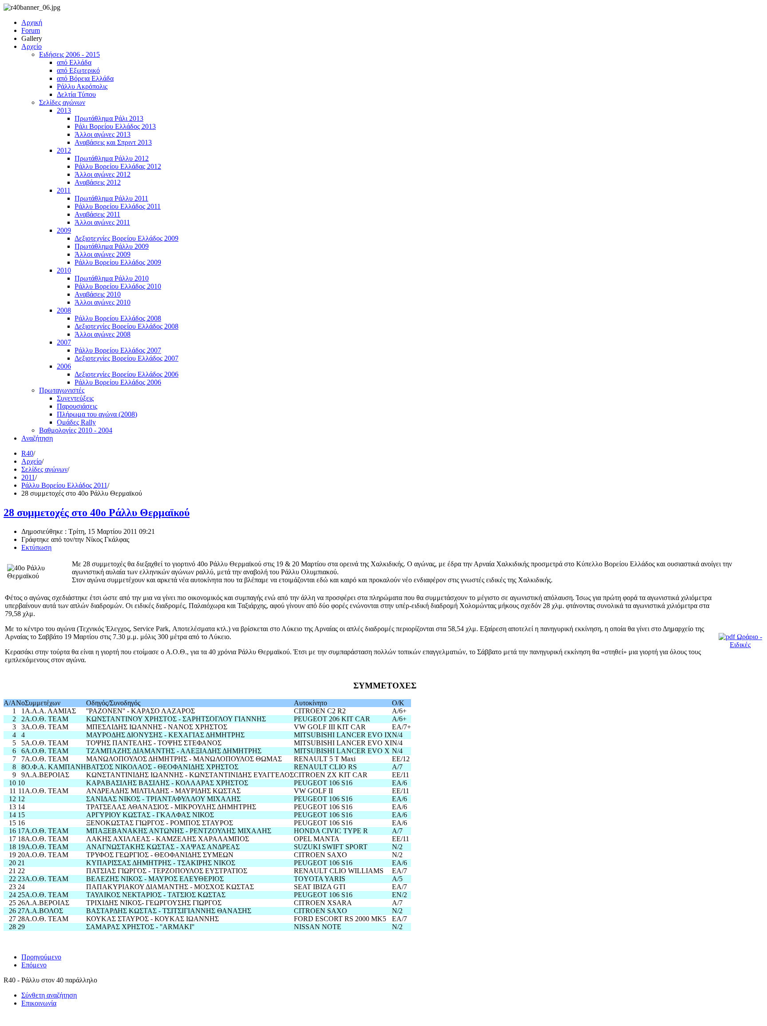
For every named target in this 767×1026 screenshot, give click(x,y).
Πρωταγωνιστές (61, 390)
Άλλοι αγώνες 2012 (102, 174)
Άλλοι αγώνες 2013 (102, 134)
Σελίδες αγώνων (62, 102)
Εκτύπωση (36, 547)
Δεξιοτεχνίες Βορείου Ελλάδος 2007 (126, 358)
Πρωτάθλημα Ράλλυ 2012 (112, 158)
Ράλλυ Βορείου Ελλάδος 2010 (118, 286)
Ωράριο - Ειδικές (746, 640)
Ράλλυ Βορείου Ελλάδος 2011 (118, 206)
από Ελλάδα (74, 62)
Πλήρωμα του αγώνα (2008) (97, 414)
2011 (64, 190)
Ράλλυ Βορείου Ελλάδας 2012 (118, 166)
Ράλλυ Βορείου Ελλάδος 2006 (118, 382)
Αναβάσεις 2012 (98, 182)
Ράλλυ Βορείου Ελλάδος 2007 (118, 350)
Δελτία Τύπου (76, 94)
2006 (64, 366)
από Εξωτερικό (78, 70)
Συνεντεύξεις (75, 398)
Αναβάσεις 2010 (98, 294)
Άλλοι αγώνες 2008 (102, 334)
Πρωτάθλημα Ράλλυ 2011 (111, 198)
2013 (64, 110)
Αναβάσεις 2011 (97, 214)
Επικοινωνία (38, 1003)
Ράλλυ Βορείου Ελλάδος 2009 (118, 262)
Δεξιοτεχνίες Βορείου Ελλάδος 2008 (126, 326)
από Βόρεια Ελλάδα (85, 78)
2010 (64, 270)
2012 (64, 150)
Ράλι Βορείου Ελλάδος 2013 (115, 126)
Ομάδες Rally (76, 422)
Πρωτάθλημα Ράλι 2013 (109, 118)
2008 (64, 310)
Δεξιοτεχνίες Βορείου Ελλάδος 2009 (126, 238)
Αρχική (31, 22)
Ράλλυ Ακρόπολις (82, 86)
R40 (27, 453)
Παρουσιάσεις (77, 406)
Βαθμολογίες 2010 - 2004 (75, 430)
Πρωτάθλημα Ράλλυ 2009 (112, 246)
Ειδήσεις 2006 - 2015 (69, 54)
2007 (64, 342)
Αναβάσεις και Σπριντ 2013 (113, 142)
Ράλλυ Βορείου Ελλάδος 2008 (118, 318)
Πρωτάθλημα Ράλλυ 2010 (112, 278)
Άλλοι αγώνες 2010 (102, 302)
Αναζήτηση (37, 438)
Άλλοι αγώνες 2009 (102, 254)
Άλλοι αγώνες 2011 (102, 222)
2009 (64, 230)
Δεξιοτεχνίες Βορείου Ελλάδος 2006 (126, 374)
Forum (30, 30)
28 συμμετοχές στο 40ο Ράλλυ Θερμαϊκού (97, 512)
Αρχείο (31, 46)
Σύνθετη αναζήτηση (49, 995)
